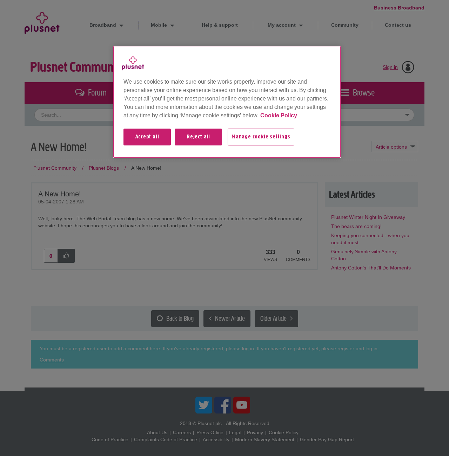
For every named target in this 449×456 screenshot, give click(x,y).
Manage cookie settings (261, 137)
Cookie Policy (278, 115)
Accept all (147, 137)
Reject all (198, 137)
